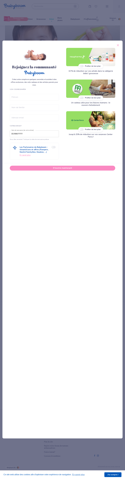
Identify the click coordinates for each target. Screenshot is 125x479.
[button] (34, 151)
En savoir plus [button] (78, 475)
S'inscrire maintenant (62, 168)
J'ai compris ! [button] (113, 475)
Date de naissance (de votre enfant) (22, 130)
